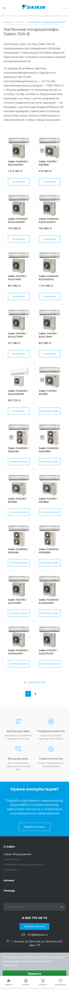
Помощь (9, 890)
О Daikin (9, 846)
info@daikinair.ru (37, 934)
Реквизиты (10, 869)
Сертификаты (12, 859)
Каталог (9, 880)
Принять (34, 973)
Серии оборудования (17, 854)
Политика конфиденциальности (24, 864)
